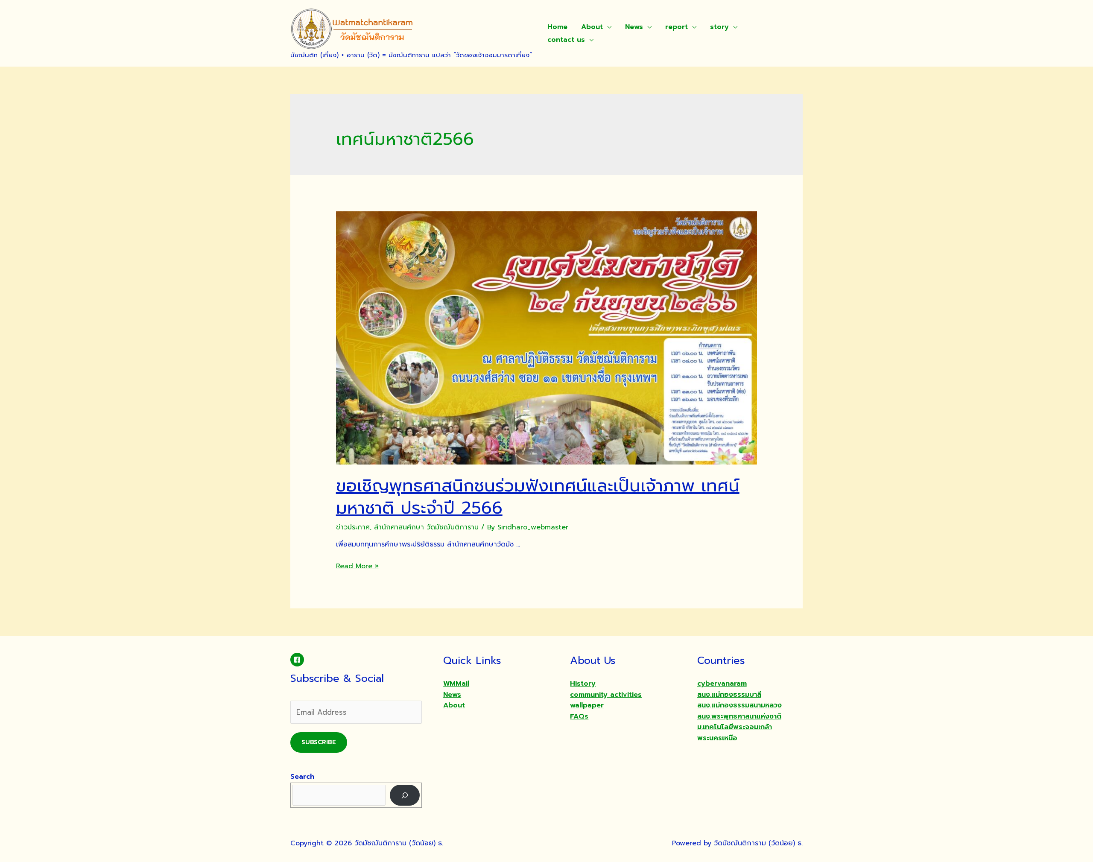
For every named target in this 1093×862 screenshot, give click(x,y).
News (634, 27)
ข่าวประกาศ (353, 527)
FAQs (579, 716)
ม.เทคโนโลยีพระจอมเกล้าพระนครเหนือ (734, 732)
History (583, 683)
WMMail (456, 683)
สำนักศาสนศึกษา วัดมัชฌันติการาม (426, 527)
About (592, 27)
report (676, 27)
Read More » (357, 566)
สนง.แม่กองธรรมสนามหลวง (739, 705)
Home (557, 27)
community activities (606, 695)
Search (302, 776)
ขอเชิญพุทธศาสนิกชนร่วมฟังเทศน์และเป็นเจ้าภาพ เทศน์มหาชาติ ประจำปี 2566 (537, 497)
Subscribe (318, 742)
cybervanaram (722, 683)
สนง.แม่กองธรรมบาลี (729, 695)
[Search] (405, 795)
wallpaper (587, 705)
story (719, 27)
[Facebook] (297, 659)
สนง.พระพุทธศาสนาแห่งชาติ (739, 716)
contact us (566, 40)
